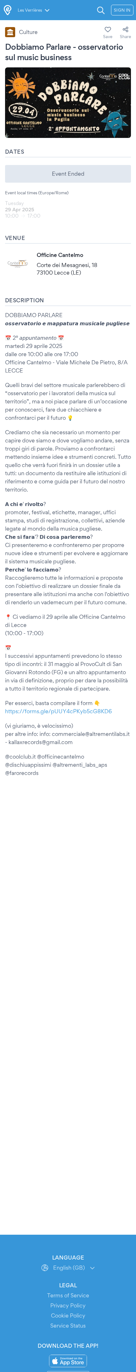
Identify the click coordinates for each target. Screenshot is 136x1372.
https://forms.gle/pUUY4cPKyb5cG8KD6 (58, 711)
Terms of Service (68, 1295)
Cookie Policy (68, 1315)
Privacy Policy (68, 1305)
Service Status (68, 1325)
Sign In (122, 10)
